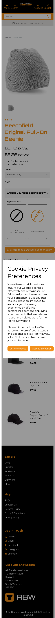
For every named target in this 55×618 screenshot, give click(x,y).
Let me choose (18, 348)
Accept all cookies (41, 348)
